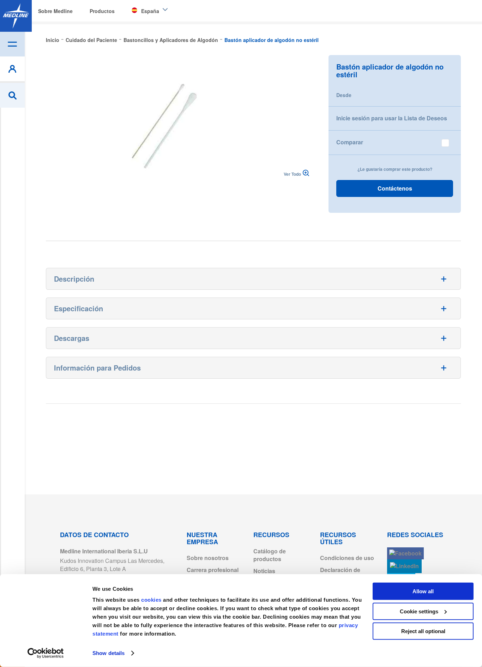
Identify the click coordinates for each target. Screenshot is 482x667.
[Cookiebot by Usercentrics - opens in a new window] (46, 653)
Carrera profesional (213, 570)
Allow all (423, 591)
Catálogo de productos (269, 555)
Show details (108, 653)
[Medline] (16, 16)
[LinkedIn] (404, 566)
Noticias (264, 571)
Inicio (52, 39)
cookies (152, 600)
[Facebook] (405, 553)
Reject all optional (423, 631)
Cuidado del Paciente (91, 39)
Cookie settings (419, 611)
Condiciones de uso (347, 558)
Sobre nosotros (208, 558)
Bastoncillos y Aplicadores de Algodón (170, 39)
